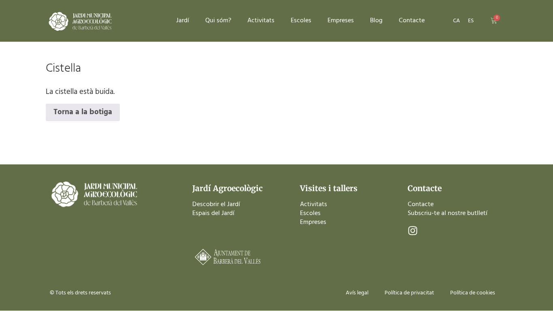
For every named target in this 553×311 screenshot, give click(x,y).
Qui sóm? (218, 20)
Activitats (260, 20)
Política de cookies (472, 293)
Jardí (182, 20)
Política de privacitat (409, 293)
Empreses (341, 20)
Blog (376, 20)
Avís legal (357, 293)
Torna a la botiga (82, 112)
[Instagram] (413, 231)
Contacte (412, 20)
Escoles (301, 20)
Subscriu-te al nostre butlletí (447, 213)
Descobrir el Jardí (216, 204)
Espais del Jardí (213, 213)
